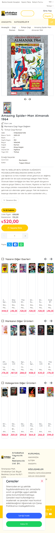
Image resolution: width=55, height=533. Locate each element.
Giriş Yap (47, 11)
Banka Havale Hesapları (11, 2)
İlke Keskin (23, 160)
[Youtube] (50, 514)
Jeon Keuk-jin (50, 367)
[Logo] (9, 13)
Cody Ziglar (23, 367)
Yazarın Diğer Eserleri (17, 259)
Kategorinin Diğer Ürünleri (20, 383)
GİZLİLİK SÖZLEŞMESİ (36, 476)
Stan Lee (8, 123)
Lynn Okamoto (5, 367)
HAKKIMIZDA (33, 457)
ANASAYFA (6, 22)
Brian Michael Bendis (14, 429)
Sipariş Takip (26, 2)
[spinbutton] (14, 236)
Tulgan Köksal (24, 163)
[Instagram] (46, 514)
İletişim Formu (37, 2)
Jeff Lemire (32, 429)
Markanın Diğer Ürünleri (18, 321)
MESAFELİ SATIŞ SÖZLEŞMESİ (39, 473)
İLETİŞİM (31, 460)
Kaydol (48, 16)
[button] (4, 235)
